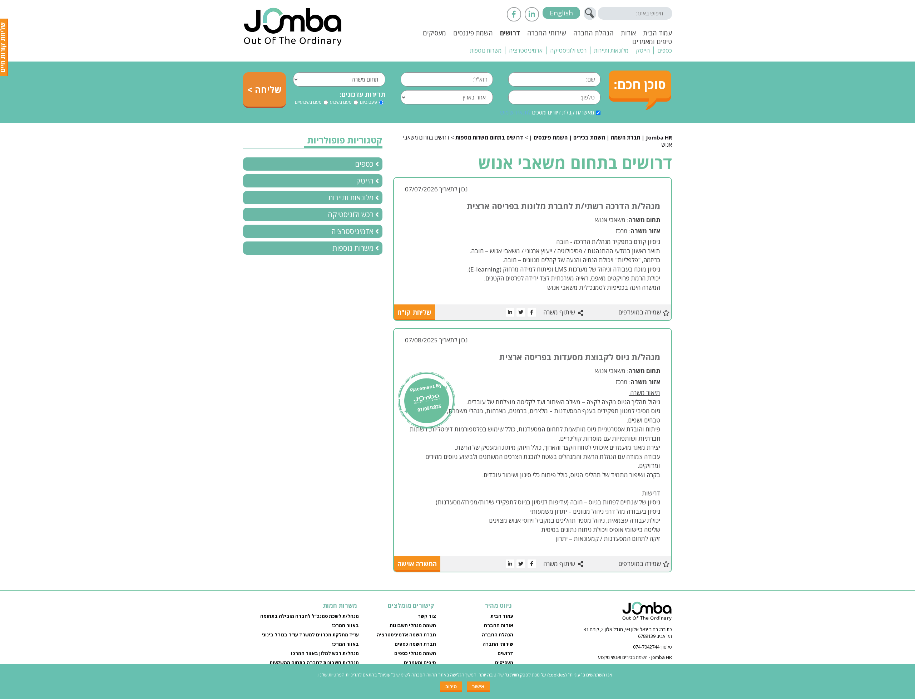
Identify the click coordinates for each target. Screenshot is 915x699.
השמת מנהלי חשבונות (413, 625)
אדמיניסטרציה (526, 50)
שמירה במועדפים (639, 312)
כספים (664, 50)
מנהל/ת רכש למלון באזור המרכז (325, 653)
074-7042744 (646, 647)
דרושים (510, 33)
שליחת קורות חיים (4, 47)
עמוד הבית (657, 33)
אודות (628, 33)
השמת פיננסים (473, 33)
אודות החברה (498, 625)
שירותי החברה (546, 33)
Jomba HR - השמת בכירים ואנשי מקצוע (635, 657)
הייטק (643, 50)
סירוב (451, 686)
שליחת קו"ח (414, 312)
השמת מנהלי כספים (415, 653)
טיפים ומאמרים (652, 41)
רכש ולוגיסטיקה (568, 50)
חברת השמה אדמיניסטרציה (406, 634)
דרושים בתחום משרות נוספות (489, 137)
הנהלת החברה (593, 33)
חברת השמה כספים (415, 644)
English (561, 13)
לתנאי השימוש (515, 112)
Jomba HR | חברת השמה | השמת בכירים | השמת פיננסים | (600, 137)
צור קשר (427, 616)
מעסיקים (434, 33)
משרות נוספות (485, 50)
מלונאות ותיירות (611, 50)
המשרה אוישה (417, 563)
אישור (478, 686)
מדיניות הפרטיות (343, 674)
